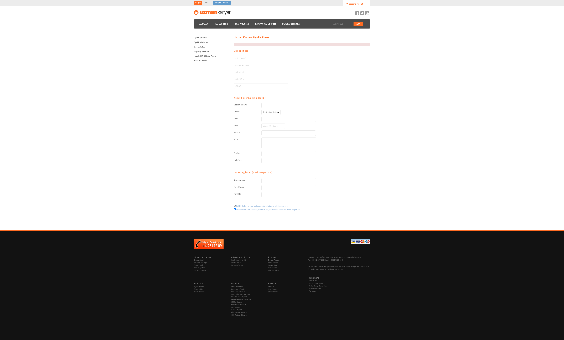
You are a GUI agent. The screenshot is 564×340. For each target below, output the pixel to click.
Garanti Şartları (199, 268)
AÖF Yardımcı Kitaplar (239, 312)
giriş (218, 2)
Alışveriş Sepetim (201, 51)
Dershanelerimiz (291, 24)
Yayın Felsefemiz (237, 286)
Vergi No (237, 194)
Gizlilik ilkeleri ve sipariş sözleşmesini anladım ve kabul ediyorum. (262, 206)
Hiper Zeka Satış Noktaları (240, 294)
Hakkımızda (313, 281)
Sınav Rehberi (199, 289)
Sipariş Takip (199, 47)
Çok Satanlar (272, 292)
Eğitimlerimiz (199, 286)
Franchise (312, 291)
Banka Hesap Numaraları (318, 286)
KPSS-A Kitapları (237, 302)
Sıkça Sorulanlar (200, 60)
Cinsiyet (237, 111)
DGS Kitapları (236, 307)
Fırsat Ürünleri (241, 24)
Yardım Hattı (272, 265)
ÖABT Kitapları (236, 310)
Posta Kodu (238, 132)
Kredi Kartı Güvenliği (238, 260)
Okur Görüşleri (273, 270)
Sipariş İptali (198, 265)
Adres (236, 139)
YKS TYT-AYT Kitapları (239, 297)
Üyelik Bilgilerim (201, 42)
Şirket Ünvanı (239, 180)
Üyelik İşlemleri (200, 38)
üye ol (206, 2)
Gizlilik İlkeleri (236, 263)
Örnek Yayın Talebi (238, 289)
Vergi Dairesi (239, 187)
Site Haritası (272, 268)
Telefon (237, 153)
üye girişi (198, 2)
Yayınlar (271, 286)
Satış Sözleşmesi (200, 270)
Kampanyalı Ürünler (266, 24)
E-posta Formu (273, 260)
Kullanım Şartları (237, 265)
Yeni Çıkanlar (273, 289)
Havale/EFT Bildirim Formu (205, 56)
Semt (236, 118)
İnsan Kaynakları (315, 289)
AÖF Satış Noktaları (238, 292)
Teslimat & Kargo (200, 263)
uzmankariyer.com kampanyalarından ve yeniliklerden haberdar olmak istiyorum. (268, 210)
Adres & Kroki (273, 263)
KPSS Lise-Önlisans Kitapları (241, 299)
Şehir (236, 125)
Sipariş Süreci (199, 260)
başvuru (226, 2)
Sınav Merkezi (199, 292)
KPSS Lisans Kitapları (238, 305)
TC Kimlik (237, 160)
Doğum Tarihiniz (240, 105)
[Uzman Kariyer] (212, 12)
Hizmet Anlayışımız (316, 283)
